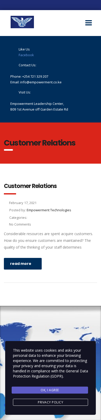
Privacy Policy (50, 402)
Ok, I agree (50, 390)
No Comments (20, 224)
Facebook (26, 55)
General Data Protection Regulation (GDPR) (50, 373)
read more (20, 263)
